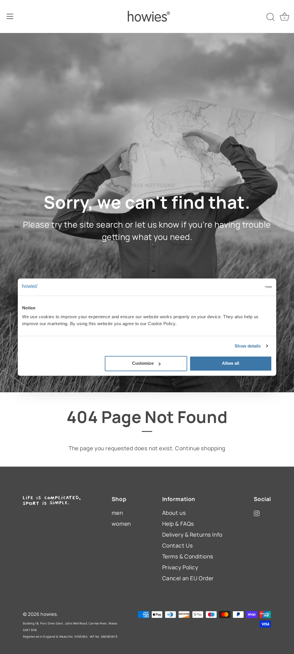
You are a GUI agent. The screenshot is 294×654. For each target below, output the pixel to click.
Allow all (230, 363)
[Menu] (10, 16)
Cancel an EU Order (188, 578)
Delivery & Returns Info (192, 534)
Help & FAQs (178, 523)
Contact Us (177, 545)
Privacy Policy (180, 567)
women (121, 523)
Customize (143, 363)
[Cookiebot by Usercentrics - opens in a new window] (247, 287)
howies (48, 614)
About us (174, 513)
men (117, 513)
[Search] (270, 17)
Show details (248, 346)
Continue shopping (200, 448)
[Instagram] (257, 513)
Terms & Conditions (187, 556)
